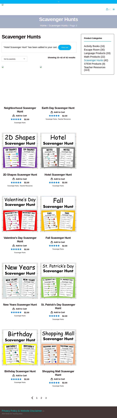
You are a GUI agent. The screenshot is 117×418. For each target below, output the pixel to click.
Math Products (92, 56)
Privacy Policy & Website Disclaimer (22, 410)
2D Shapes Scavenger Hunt (20, 174)
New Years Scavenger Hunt (20, 304)
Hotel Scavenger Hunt (58, 174)
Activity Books (92, 46)
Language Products (94, 53)
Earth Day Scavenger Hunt (58, 107)
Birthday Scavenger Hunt (20, 371)
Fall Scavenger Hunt (58, 237)
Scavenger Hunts (58, 25)
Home (43, 25)
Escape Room (92, 49)
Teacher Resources (64, 119)
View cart (64, 47)
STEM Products (92, 63)
